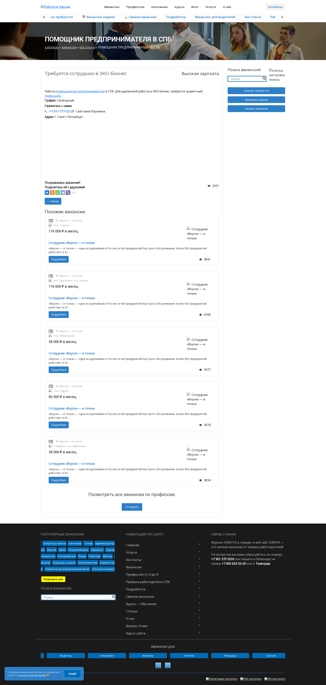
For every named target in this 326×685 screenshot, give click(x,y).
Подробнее (58, 259)
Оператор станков (50, 543)
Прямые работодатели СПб (148, 582)
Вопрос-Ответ (137, 626)
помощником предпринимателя (80, 91)
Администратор (100, 543)
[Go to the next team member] (282, 17)
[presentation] (158, 665)
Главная (132, 545)
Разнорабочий (63, 556)
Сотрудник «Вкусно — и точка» (72, 243)
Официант (100, 549)
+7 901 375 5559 (222, 559)
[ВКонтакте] (47, 192)
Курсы (180, 7)
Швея (65, 549)
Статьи (131, 611)
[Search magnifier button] (264, 78)
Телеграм (263, 563)
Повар (78, 556)
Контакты (275, 7)
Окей (72, 673)
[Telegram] (63, 192)
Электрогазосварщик (100, 569)
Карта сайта (135, 633)
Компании (159, 7)
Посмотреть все (53, 579)
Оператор (48, 562)
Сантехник (70, 543)
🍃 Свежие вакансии (137, 17)
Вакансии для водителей (212, 17)
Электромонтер (41, 556)
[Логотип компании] (55, 7)
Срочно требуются (256, 90)
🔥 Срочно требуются (53, 17)
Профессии (135, 7)
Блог (195, 7)
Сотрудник (131, 506)
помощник (53, 96)
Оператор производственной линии (62, 569)
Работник (90, 556)
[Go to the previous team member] (44, 17)
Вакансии (111, 7)
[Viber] (68, 192)
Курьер (43, 549)
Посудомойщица (81, 549)
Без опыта (250, 17)
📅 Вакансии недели (95, 17)
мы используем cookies (32, 675)
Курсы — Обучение (141, 604)
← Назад (53, 201)
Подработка (173, 17)
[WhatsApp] (57, 192)
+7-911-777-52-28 (61, 111)
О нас (227, 7)
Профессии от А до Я (142, 574)
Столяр (84, 543)
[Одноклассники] (52, 192)
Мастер (54, 549)
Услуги (210, 7)
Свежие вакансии (256, 108)
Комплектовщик (114, 562)
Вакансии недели (256, 99)
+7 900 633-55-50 (234, 563)
